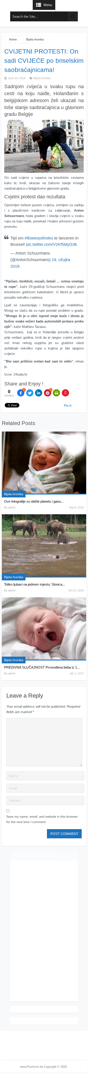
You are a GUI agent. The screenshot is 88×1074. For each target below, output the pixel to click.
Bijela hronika (35, 39)
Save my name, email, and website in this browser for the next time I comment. (42, 819)
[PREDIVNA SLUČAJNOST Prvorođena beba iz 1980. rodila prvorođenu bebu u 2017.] (44, 628)
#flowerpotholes (39, 238)
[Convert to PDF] (65, 392)
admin (12, 507)
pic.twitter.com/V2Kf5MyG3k (51, 244)
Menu (48, 5)
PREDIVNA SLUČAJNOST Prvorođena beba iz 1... (42, 667)
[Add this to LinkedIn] (38, 392)
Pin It (67, 405)
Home (13, 39)
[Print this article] (56, 392)
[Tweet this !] (29, 392)
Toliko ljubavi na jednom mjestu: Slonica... (34, 584)
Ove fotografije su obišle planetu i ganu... (33, 501)
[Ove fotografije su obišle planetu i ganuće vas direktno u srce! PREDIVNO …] (44, 463)
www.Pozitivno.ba (31, 1066)
